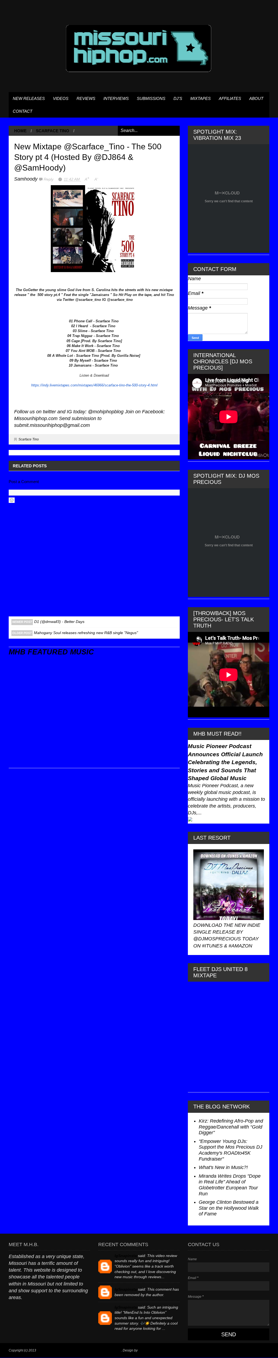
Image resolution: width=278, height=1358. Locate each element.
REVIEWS (86, 98)
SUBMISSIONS (151, 98)
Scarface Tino (52, 130)
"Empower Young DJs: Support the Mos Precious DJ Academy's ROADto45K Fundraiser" (230, 1150)
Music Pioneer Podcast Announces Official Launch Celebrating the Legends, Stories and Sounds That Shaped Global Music (225, 762)
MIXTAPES (200, 98)
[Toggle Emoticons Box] (12, 500)
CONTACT (22, 111)
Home (20, 130)
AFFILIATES (230, 98)
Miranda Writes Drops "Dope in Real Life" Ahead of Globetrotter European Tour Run (230, 1184)
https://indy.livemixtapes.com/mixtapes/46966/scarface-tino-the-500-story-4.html (94, 385)
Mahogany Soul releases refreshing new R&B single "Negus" (86, 633)
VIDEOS (60, 98)
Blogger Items (148, 1350)
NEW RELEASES (29, 98)
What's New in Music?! (223, 1167)
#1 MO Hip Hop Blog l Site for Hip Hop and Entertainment (79, 1350)
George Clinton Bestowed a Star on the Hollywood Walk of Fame (229, 1208)
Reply (49, 179)
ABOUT (256, 98)
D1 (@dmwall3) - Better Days (59, 621)
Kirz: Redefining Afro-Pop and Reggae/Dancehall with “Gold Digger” (231, 1126)
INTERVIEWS (116, 98)
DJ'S (177, 98)
